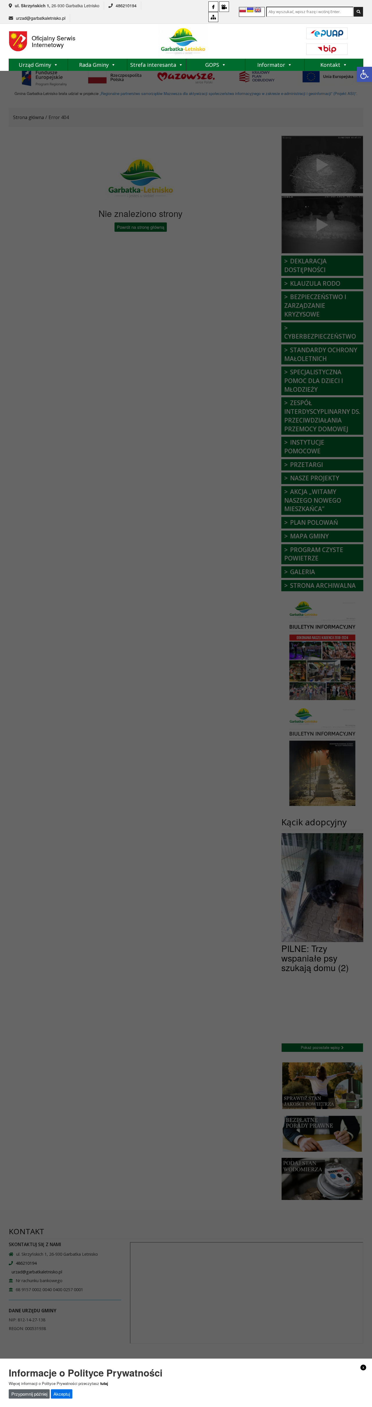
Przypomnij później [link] (29, 1393)
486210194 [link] (126, 5)
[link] (364, 74)
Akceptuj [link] (61, 1393)
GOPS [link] (212, 64)
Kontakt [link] (330, 64)
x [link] (363, 1367)
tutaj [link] (104, 1383)
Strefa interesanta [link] (153, 64)
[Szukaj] (358, 12)
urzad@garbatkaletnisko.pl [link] (40, 18)
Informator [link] (271, 64)
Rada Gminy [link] (94, 64)
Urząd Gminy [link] (35, 64)
